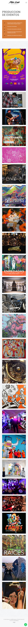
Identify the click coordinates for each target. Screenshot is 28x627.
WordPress (16, 620)
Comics (5, 515)
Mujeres (5, 481)
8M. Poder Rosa (7, 150)
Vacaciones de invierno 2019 (9, 412)
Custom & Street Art (8, 498)
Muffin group (13, 619)
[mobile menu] (26, 2)
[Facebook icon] (13, 622)
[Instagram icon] (14, 622)
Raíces (5, 537)
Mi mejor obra (7, 584)
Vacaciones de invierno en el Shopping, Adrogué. (13, 51)
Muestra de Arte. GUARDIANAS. (10, 129)
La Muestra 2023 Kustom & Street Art (11, 112)
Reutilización (6, 560)
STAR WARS (6, 280)
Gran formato (6, 341)
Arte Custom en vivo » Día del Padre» (11, 95)
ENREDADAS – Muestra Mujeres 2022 (11, 257)
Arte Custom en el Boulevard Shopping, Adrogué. (13, 167)
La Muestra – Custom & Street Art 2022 (11, 235)
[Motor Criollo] (14, 3)
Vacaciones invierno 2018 (9, 437)
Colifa (5, 387)
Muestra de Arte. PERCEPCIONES (10, 188)
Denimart (6, 297)
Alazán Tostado (7, 362)
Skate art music (7, 316)
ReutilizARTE (6, 462)
